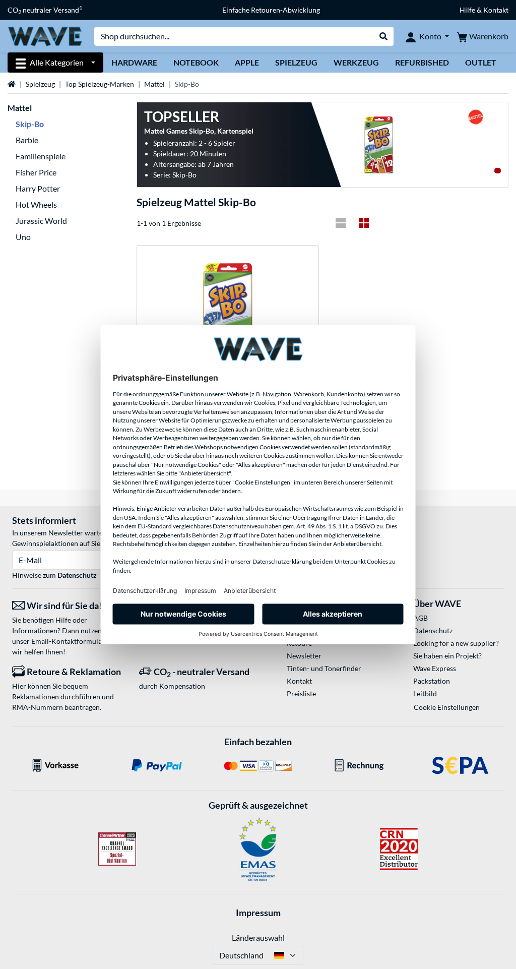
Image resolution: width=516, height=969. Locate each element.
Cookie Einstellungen (447, 707)
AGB (420, 618)
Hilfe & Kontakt (484, 10)
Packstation (431, 681)
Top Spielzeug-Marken (99, 84)
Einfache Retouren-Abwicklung (271, 10)
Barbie (27, 140)
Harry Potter (38, 188)
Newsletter (304, 655)
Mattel (154, 84)
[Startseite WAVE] (45, 35)
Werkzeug (356, 62)
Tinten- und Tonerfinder (324, 668)
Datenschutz (77, 575)
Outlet (480, 62)
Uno (23, 236)
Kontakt (299, 681)
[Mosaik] (363, 222)
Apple (247, 62)
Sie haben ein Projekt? (447, 655)
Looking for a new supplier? (456, 643)
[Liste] (340, 222)
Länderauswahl (258, 937)
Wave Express (434, 668)
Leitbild (425, 693)
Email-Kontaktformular (68, 641)
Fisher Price (36, 172)
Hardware (134, 62)
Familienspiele (41, 156)
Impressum (258, 912)
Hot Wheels (36, 204)
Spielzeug (296, 62)
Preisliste (301, 693)
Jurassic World (41, 220)
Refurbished (422, 62)
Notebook (196, 62)
